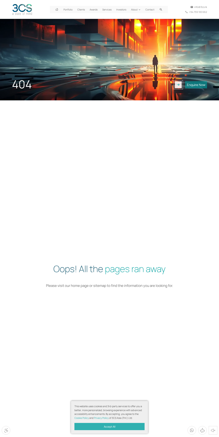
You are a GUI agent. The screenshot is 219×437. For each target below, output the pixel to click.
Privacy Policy (101, 417)
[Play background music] (213, 430)
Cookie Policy (81, 417)
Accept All (109, 426)
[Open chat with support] (202, 430)
